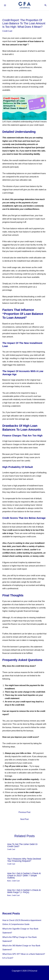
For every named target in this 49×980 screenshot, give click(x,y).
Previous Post (24, 812)
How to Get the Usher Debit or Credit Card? (22, 845)
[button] (45, 5)
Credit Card (7, 31)
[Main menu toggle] (5, 5)
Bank (9, 881)
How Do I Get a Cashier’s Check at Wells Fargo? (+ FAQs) (24, 891)
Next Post (24, 819)
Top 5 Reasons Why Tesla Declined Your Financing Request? (24, 859)
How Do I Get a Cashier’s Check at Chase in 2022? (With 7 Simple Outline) (24, 875)
